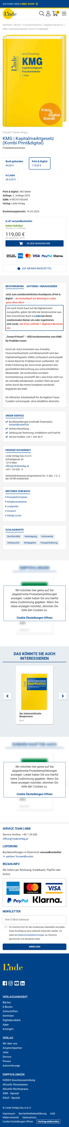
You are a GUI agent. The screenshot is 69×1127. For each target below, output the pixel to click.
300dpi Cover (13, 515)
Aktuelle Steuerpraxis (15, 1084)
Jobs (5, 1052)
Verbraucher (13, 542)
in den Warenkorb (38, 243)
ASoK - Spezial (11, 1097)
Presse (7, 1061)
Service (7, 1056)
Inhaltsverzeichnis (16, 501)
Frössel (7, 132)
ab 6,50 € (11, 177)
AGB (52, 1113)
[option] (34, 697)
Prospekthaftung (49, 542)
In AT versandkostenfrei (18, 221)
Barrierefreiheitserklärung (33, 1113)
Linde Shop (28, 3)
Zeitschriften (10, 1011)
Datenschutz (29, 1117)
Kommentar (47, 536)
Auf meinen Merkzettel (36, 268)
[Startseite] (9, 13)
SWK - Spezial (11, 1093)
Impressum (9, 1113)
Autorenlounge (11, 1065)
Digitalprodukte (12, 1020)
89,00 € (14, 163)
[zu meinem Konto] (48, 14)
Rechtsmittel (13, 536)
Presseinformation (16, 497)
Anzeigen (8, 1029)
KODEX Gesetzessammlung (19, 1080)
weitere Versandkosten (19, 856)
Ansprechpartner (12, 1048)
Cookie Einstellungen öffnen (35, 617)
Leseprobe (12, 506)
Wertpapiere (30, 542)
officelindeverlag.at (17, 466)
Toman (16, 132)
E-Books (8, 1006)
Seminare (8, 1015)
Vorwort (11, 511)
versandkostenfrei (19, 424)
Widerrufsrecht (11, 1117)
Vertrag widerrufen (48, 1121)
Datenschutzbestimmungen (31, 935)
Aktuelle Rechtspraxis (15, 1089)
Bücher (7, 1002)
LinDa (37, 316)
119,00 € (39, 163)
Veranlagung (30, 536)
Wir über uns (10, 1043)
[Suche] (41, 14)
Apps (6, 1024)
